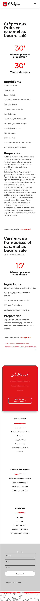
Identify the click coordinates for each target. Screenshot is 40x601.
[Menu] (35, 4)
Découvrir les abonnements (19, 396)
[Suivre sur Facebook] (17, 547)
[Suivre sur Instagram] (22, 547)
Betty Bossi (26, 229)
